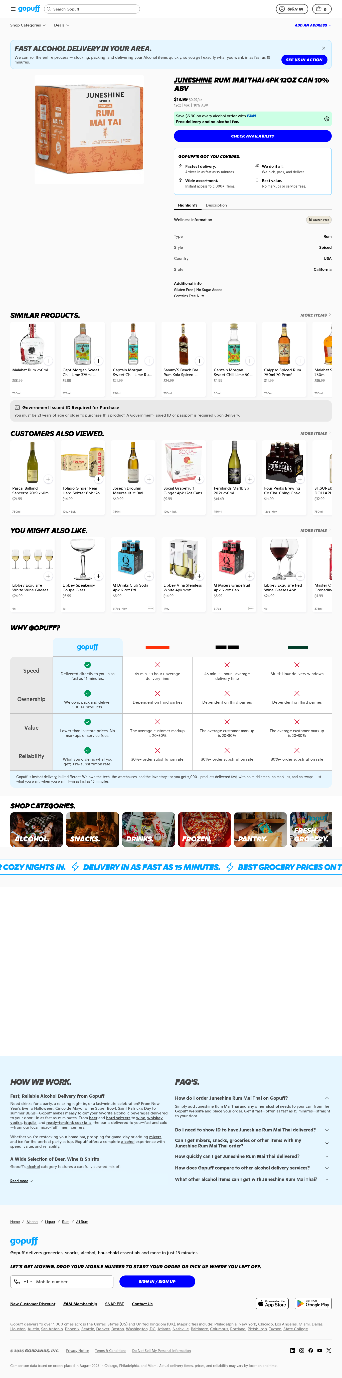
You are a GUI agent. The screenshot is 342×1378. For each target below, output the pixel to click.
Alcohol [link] (32, 1221)
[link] (29, 9)
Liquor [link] (50, 1221)
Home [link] (15, 1221)
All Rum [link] (82, 1221)
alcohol (272, 1106)
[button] (322, 9)
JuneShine (193, 80)
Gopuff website (189, 1111)
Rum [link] (65, 1221)
